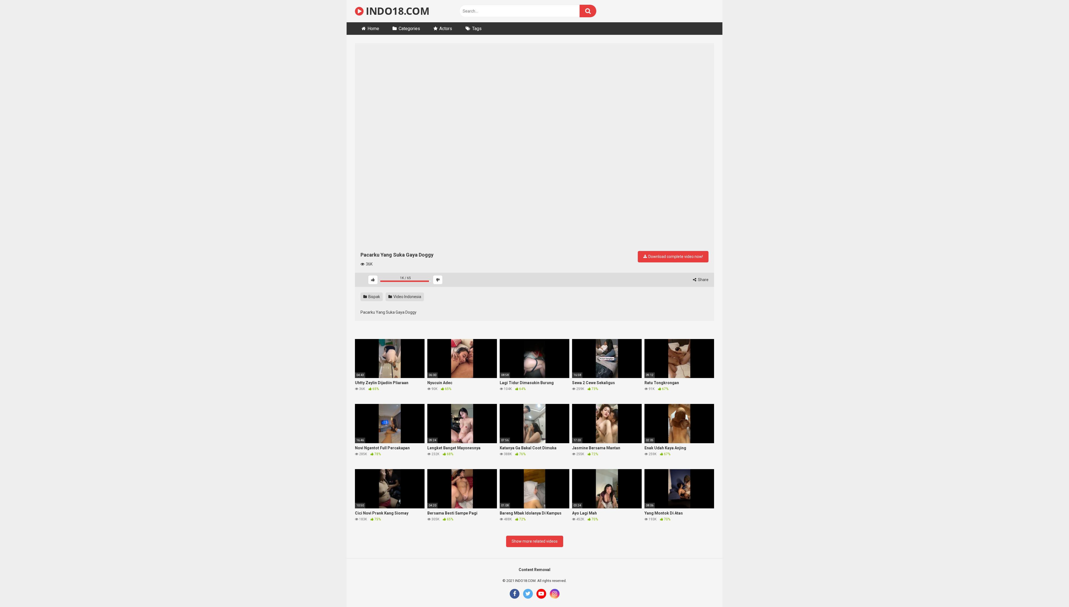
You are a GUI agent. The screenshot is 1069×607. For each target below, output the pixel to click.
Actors (445, 28)
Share (702, 279)
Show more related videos (535, 541)
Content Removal (534, 569)
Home (373, 28)
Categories (409, 28)
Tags (477, 28)
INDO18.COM (396, 11)
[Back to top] (1050, 590)
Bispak (373, 296)
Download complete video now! (675, 256)
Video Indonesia (407, 296)
